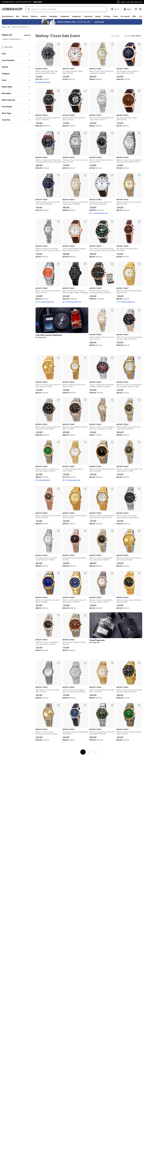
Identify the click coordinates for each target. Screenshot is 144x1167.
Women (25, 16)
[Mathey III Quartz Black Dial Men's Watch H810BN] (112, 442)
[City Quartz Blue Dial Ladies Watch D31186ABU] (85, 705)
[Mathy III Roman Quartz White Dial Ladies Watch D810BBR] (85, 175)
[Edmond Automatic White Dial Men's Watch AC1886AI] (112, 175)
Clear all (27, 35)
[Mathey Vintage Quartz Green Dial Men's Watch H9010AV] (112, 705)
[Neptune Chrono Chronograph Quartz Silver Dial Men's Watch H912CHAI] (85, 663)
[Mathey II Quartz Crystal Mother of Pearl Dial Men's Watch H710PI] (112, 489)
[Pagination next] (94, 752)
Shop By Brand (7, 16)
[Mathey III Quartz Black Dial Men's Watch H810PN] (139, 573)
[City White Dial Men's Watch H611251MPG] (85, 442)
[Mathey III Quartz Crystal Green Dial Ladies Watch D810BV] (58, 442)
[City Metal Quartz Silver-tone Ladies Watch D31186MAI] (58, 531)
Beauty (98, 16)
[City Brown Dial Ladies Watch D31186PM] (139, 222)
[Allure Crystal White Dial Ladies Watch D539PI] (85, 358)
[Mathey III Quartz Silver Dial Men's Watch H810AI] (85, 133)
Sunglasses (64, 16)
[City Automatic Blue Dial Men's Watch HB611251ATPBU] (139, 44)
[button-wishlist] (136, 9)
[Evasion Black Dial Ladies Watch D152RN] (85, 531)
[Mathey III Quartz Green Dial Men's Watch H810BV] (139, 705)
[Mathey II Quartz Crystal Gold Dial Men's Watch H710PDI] (58, 358)
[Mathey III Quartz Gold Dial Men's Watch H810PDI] (85, 489)
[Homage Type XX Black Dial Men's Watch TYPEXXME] (58, 91)
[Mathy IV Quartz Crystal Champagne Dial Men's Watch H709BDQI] (58, 705)
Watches (34, 16)
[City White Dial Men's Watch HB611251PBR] (85, 44)
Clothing (107, 16)
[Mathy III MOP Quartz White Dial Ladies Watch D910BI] (112, 44)
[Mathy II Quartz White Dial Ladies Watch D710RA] (112, 310)
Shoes (115, 16)
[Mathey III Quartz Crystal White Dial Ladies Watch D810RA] (112, 573)
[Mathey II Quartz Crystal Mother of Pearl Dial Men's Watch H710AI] (139, 133)
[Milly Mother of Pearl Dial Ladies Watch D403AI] (58, 663)
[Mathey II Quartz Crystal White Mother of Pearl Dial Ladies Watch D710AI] (58, 222)
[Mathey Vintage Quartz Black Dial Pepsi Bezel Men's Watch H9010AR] (58, 133)
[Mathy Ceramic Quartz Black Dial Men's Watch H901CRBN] (58, 400)
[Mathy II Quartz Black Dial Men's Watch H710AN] (112, 133)
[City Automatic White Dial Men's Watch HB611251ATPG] (85, 222)
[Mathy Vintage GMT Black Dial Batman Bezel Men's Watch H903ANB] (58, 44)
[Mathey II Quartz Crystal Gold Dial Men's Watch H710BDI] (139, 531)
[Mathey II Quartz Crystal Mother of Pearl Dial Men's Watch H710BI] (139, 358)
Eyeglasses (76, 16)
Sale (140, 16)
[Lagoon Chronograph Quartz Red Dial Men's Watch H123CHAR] (112, 358)
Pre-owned (125, 16)
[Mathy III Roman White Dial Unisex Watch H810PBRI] (112, 663)
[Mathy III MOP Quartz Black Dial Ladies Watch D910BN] (139, 400)
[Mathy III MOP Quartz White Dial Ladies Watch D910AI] (112, 91)
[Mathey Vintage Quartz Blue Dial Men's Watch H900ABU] (58, 175)
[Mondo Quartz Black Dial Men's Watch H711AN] (85, 91)
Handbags (53, 16)
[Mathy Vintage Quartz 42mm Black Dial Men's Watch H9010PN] (139, 663)
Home (4, 27)
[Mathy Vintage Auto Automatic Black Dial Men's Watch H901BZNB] (85, 264)
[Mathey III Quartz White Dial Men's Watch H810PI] (139, 264)
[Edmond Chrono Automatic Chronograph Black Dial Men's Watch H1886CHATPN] (112, 264)
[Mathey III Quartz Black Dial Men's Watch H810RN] (85, 400)
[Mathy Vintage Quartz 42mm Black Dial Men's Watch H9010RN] (139, 310)
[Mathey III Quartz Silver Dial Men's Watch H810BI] (139, 175)
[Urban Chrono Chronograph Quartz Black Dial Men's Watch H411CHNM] (139, 489)
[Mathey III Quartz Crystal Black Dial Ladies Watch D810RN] (58, 615)
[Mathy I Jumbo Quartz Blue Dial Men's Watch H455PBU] (85, 573)
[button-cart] (140, 9)
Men (17, 16)
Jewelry (43, 16)
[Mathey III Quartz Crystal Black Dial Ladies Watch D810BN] (112, 531)
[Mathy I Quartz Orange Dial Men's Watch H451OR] (58, 264)
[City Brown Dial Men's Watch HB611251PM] (139, 91)
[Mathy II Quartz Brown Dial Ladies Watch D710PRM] (58, 489)
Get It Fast (9, 47)
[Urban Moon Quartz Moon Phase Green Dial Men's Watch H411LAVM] (112, 222)
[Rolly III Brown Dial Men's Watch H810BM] (85, 615)
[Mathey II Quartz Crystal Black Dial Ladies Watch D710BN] (139, 442)
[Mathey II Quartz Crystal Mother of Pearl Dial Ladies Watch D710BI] (112, 400)
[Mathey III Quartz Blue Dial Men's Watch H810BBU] (58, 573)
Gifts (134, 16)
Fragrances (88, 16)
